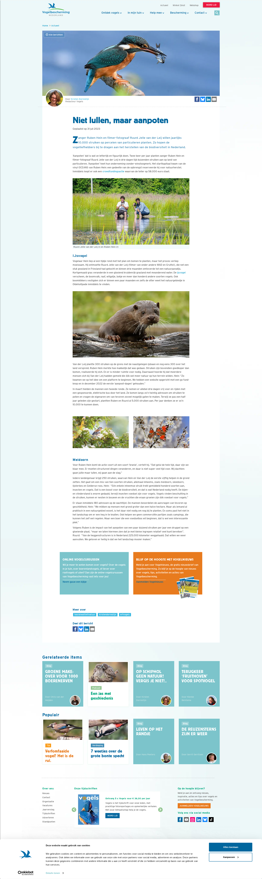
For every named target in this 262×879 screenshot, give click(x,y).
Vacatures (47, 805)
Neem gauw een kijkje (75, 581)
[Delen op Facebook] (197, 99)
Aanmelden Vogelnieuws (149, 581)
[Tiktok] (211, 819)
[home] (56, 9)
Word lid (112, 815)
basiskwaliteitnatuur (84, 614)
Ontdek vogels (110, 12)
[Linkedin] (198, 819)
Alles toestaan (230, 847)
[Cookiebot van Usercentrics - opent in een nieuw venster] (25, 873)
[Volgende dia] (160, 819)
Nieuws (45, 793)
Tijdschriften (48, 813)
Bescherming (178, 12)
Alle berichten (55, 35)
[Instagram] (192, 819)
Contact (200, 12)
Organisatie (48, 801)
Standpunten (48, 821)
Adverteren (48, 817)
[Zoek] (217, 13)
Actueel (55, 25)
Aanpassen (229, 857)
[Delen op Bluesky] (202, 99)
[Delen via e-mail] (214, 99)
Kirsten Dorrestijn (80, 99)
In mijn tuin (135, 12)
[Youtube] (186, 819)
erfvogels (125, 614)
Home (45, 25)
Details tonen (53, 873)
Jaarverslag (48, 809)
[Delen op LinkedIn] (208, 99)
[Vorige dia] (73, 819)
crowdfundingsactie (113, 171)
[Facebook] (180, 819)
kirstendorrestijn (107, 614)
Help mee (156, 12)
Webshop (194, 5)
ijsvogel (181, 272)
